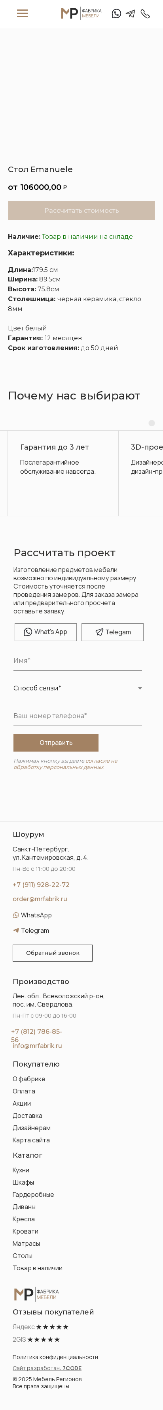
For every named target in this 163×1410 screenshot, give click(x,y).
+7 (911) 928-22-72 (41, 885)
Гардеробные (33, 1194)
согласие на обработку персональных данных (65, 764)
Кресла (24, 1219)
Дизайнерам (32, 1127)
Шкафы (23, 1182)
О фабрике (29, 1078)
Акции (22, 1103)
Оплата (24, 1091)
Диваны (24, 1206)
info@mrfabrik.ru (37, 1045)
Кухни (21, 1170)
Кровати (25, 1231)
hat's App (50, 631)
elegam (118, 632)
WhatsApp (36, 915)
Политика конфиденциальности (55, 1357)
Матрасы (26, 1243)
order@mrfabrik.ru (40, 898)
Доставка (27, 1115)
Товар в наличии (38, 1268)
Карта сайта (31, 1140)
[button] (53, 953)
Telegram (35, 930)
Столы (22, 1255)
